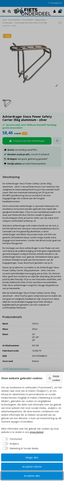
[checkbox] (11, 439)
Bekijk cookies (56, 378)
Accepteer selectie (32, 466)
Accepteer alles (32, 475)
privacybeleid (36, 432)
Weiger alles (32, 457)
